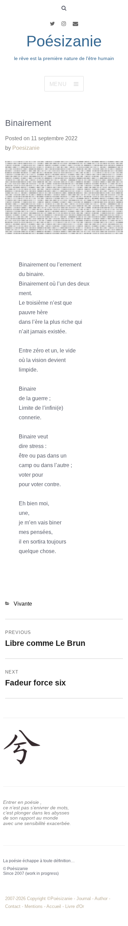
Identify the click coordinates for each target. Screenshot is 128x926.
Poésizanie (64, 41)
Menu (58, 84)
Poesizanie (26, 148)
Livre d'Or (74, 906)
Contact (12, 906)
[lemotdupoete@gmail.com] (75, 24)
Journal (83, 898)
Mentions (34, 906)
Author (101, 898)
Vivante (23, 604)
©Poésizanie (60, 898)
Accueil (53, 906)
